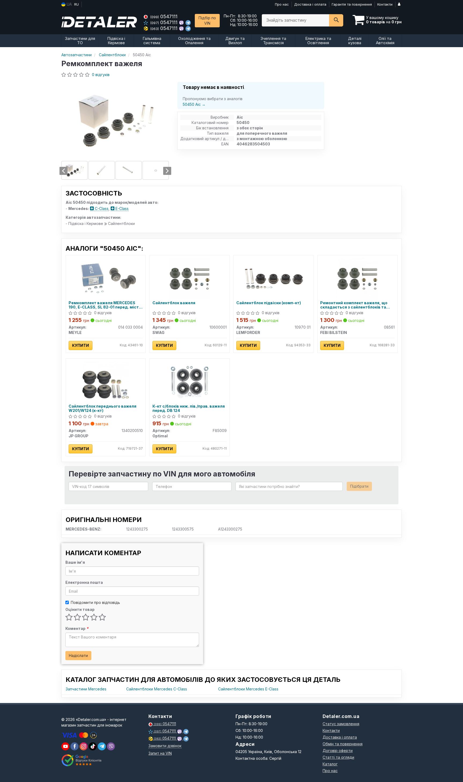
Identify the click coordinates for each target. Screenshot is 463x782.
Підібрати (359, 486)
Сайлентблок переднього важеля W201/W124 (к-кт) (102, 408)
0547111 (163, 16)
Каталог (330, 764)
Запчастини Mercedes (86, 689)
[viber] (74, 746)
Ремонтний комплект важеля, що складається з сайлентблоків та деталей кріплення (353, 305)
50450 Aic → (194, 104)
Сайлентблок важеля (173, 303)
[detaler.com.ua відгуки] (82, 760)
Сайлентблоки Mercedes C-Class (156, 689)
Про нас (282, 4)
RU (76, 4)
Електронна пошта (84, 582)
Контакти (385, 4)
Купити (80, 345)
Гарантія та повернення (352, 4)
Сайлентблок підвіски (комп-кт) (268, 303)
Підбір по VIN (207, 20)
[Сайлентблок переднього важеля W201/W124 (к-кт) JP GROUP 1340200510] (105, 381)
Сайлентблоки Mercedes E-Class (248, 689)
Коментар (76, 628)
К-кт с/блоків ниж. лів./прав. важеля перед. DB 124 (188, 408)
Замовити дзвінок (164, 745)
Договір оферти (338, 750)
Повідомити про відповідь (95, 602)
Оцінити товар (80, 609)
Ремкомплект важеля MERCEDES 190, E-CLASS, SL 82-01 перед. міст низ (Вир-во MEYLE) (104, 305)
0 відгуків (101, 74)
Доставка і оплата (310, 4)
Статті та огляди (338, 757)
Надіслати (78, 655)
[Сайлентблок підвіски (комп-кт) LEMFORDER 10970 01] (273, 278)
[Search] (336, 20)
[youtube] (65, 746)
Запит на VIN (160, 753)
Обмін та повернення (343, 744)
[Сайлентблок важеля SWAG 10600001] (189, 278)
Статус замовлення (341, 723)
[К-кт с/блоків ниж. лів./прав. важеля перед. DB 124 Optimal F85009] (189, 381)
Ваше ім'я (75, 562)
